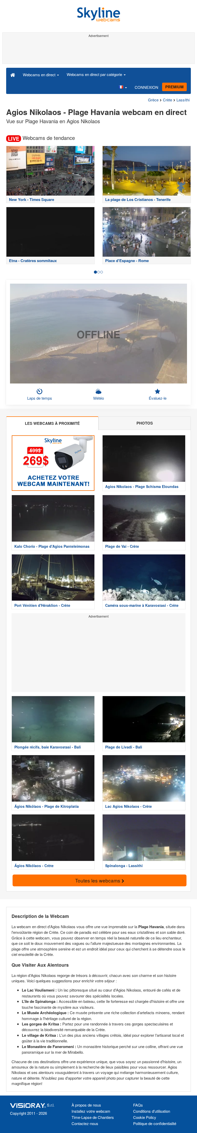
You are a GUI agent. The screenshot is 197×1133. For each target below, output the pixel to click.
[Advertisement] (98, 50)
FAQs (138, 1105)
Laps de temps (39, 398)
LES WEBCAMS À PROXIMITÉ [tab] (52, 423)
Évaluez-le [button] (157, 398)
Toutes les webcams (98, 880)
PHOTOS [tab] (144, 423)
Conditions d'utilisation (151, 1111)
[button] (122, 87)
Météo (98, 398)
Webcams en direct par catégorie (95, 74)
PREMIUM (174, 87)
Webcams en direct (39, 74)
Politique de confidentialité (154, 1123)
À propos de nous (86, 1105)
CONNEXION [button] (146, 87)
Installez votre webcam (91, 1111)
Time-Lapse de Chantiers (93, 1117)
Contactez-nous (85, 1123)
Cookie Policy (144, 1117)
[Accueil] (12, 74)
